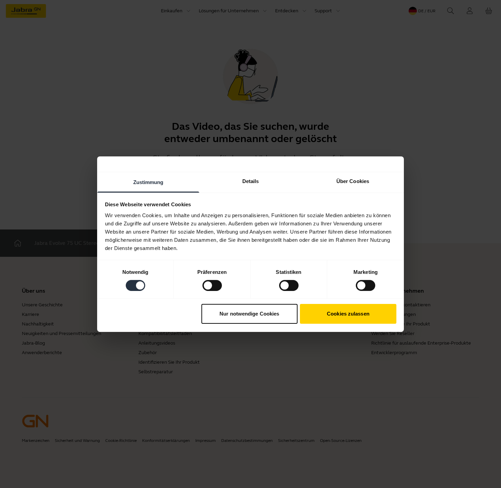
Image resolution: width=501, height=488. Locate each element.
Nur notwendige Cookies (249, 314)
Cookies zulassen (348, 314)
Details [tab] (250, 181)
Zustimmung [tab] (148, 182)
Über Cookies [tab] (352, 181)
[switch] (212, 285)
